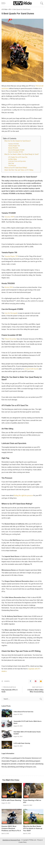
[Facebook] (30, 681)
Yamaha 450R (9, 217)
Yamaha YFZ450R (13, 143)
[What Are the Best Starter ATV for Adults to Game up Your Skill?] (33, 816)
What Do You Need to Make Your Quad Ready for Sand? (21, 154)
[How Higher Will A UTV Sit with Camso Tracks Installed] (7, 734)
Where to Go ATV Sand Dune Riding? (15, 167)
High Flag (11, 163)
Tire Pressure (12, 165)
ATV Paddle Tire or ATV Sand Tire (17, 157)
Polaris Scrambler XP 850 (15, 152)
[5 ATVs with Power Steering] (7, 745)
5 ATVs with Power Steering (22, 743)
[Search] (41, 3)
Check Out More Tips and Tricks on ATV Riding (18, 170)
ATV (5, 796)
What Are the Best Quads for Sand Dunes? (17, 141)
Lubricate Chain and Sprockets (17, 161)
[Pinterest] (35, 681)
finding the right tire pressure (23, 495)
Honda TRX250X (13, 148)
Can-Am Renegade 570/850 (16, 150)
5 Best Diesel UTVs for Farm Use (23, 711)
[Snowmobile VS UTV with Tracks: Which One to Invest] (7, 723)
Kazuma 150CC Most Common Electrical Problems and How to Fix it (11, 828)
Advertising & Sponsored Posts (11, 840)
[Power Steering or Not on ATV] (33, 790)
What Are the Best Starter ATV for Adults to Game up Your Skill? (32, 828)
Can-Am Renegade (11, 313)
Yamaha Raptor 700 (14, 145)
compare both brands (31, 369)
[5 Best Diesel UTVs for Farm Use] (7, 713)
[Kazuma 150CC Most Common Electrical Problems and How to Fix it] (12, 816)
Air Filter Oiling (12, 159)
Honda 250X (9, 287)
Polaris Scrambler (11, 339)
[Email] (41, 681)
